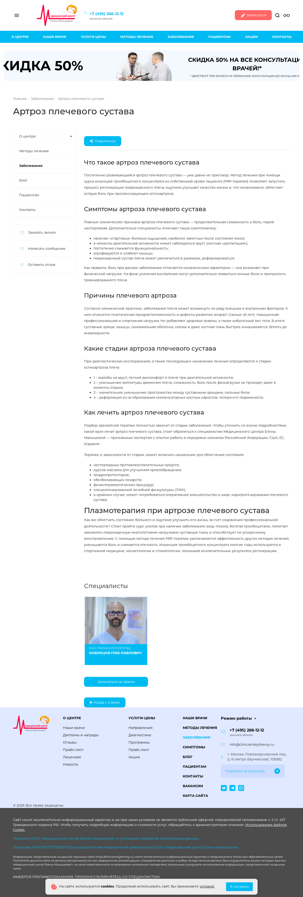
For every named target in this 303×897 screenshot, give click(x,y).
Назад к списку (106, 702)
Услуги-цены (93, 37)
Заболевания (181, 37)
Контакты (281, 37)
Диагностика (140, 735)
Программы (139, 742)
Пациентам (219, 37)
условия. (207, 886)
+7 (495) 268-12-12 (106, 14)
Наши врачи (54, 37)
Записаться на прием (116, 682)
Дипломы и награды (80, 735)
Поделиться (105, 141)
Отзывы (69, 742)
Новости (70, 764)
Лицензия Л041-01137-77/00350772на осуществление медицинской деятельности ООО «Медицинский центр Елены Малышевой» (126, 847)
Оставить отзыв (41, 265)
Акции (251, 37)
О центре (20, 37)
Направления (140, 728)
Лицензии (72, 757)
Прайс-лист (73, 750)
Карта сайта (195, 796)
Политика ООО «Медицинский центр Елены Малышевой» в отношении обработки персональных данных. (106, 838)
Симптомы (194, 747)
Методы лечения (136, 37)
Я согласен (239, 886)
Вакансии (193, 786)
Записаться (255, 15)
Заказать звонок (101, 19)
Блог (23, 180)
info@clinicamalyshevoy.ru (252, 744)
